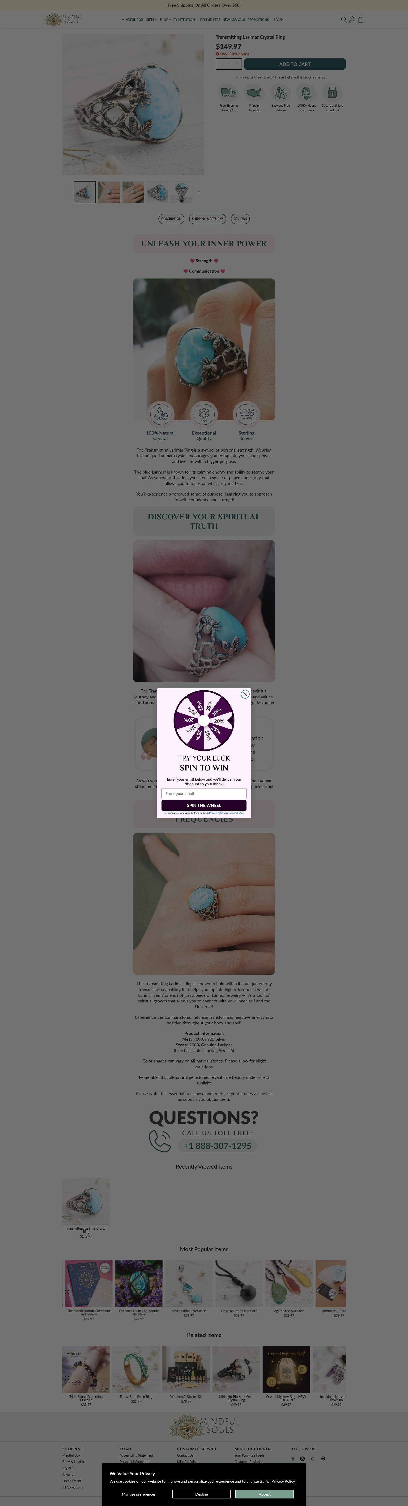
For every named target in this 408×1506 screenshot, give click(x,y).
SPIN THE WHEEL (204, 805)
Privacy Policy (283, 1481)
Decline (201, 1494)
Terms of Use (236, 812)
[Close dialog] (245, 694)
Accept (265, 1494)
